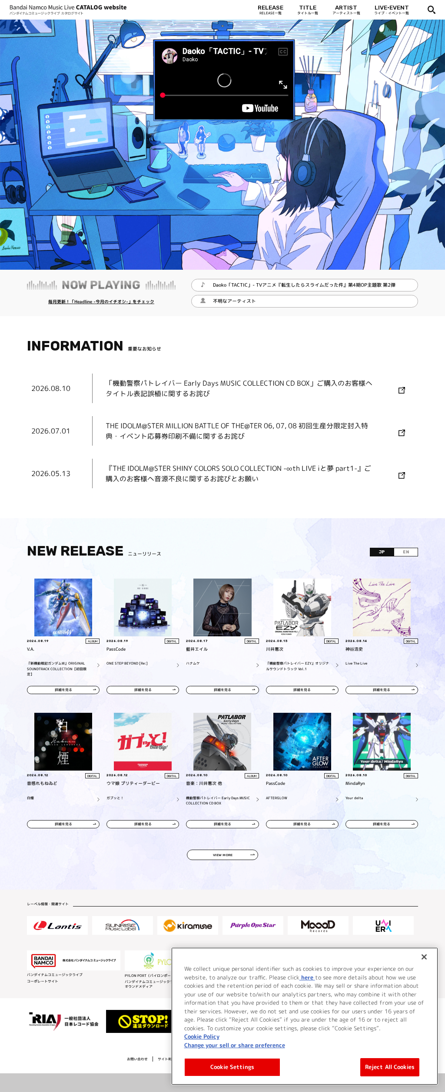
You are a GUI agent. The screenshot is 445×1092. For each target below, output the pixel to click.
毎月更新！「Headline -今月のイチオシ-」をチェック (101, 301)
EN (406, 551)
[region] (304, 1016)
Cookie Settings (232, 1067)
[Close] (424, 956)
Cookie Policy (201, 1036)
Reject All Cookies (390, 1067)
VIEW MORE (222, 855)
